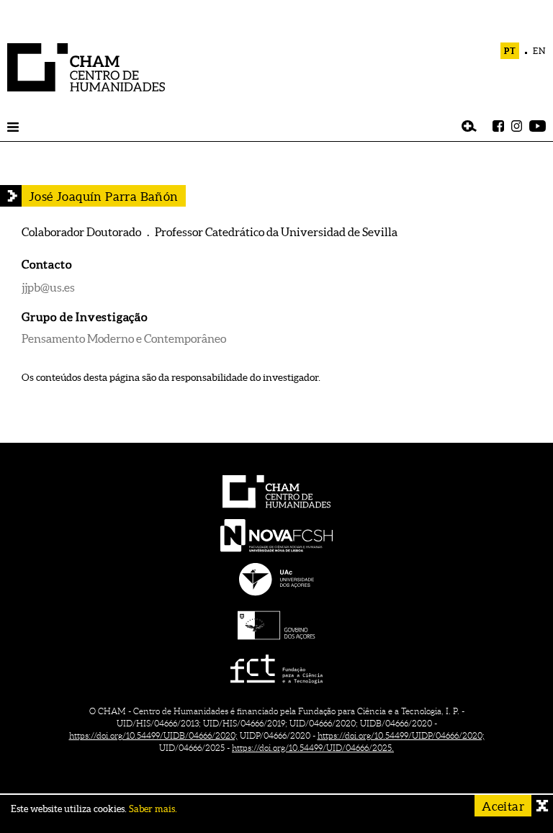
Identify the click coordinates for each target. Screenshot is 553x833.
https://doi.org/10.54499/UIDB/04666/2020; (153, 735)
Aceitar (503, 806)
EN (539, 50)
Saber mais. (153, 808)
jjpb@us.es (48, 287)
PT (510, 50)
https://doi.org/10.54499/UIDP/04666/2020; (401, 735)
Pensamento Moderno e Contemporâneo (124, 338)
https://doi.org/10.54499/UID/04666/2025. (313, 747)
